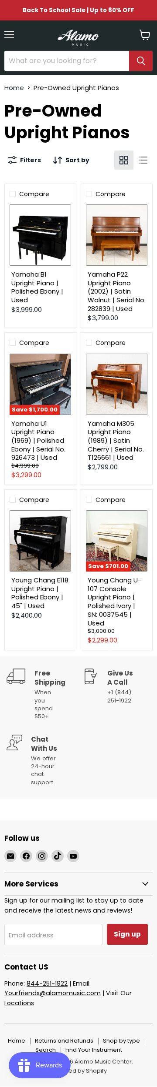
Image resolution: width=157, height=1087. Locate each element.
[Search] (141, 61)
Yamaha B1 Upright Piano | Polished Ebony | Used (37, 287)
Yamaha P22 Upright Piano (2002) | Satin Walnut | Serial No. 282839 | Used (117, 291)
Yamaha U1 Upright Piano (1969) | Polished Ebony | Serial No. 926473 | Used (38, 440)
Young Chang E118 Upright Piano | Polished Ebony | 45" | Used (39, 592)
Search (45, 1050)
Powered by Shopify (78, 1071)
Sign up (127, 934)
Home (14, 87)
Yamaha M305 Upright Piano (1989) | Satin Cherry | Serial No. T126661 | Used (116, 440)
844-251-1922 (47, 983)
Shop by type (121, 1041)
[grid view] (123, 160)
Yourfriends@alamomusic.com (52, 993)
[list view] (143, 160)
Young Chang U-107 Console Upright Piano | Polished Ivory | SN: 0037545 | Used (114, 601)
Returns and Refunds (64, 1041)
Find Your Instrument (93, 1050)
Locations (19, 1003)
